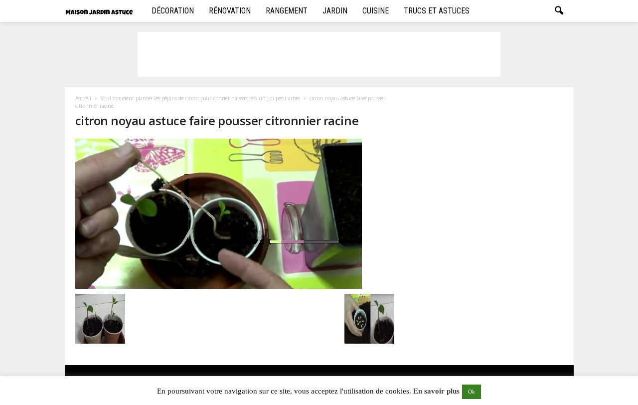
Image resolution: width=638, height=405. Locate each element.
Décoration (173, 10)
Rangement (287, 10)
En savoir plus (436, 391)
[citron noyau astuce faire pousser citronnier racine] (234, 214)
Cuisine (375, 10)
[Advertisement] (319, 54)
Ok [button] (471, 392)
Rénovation (230, 10)
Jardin (334, 10)
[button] (559, 11)
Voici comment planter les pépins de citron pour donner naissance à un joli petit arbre (200, 98)
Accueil (83, 98)
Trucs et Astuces (437, 10)
